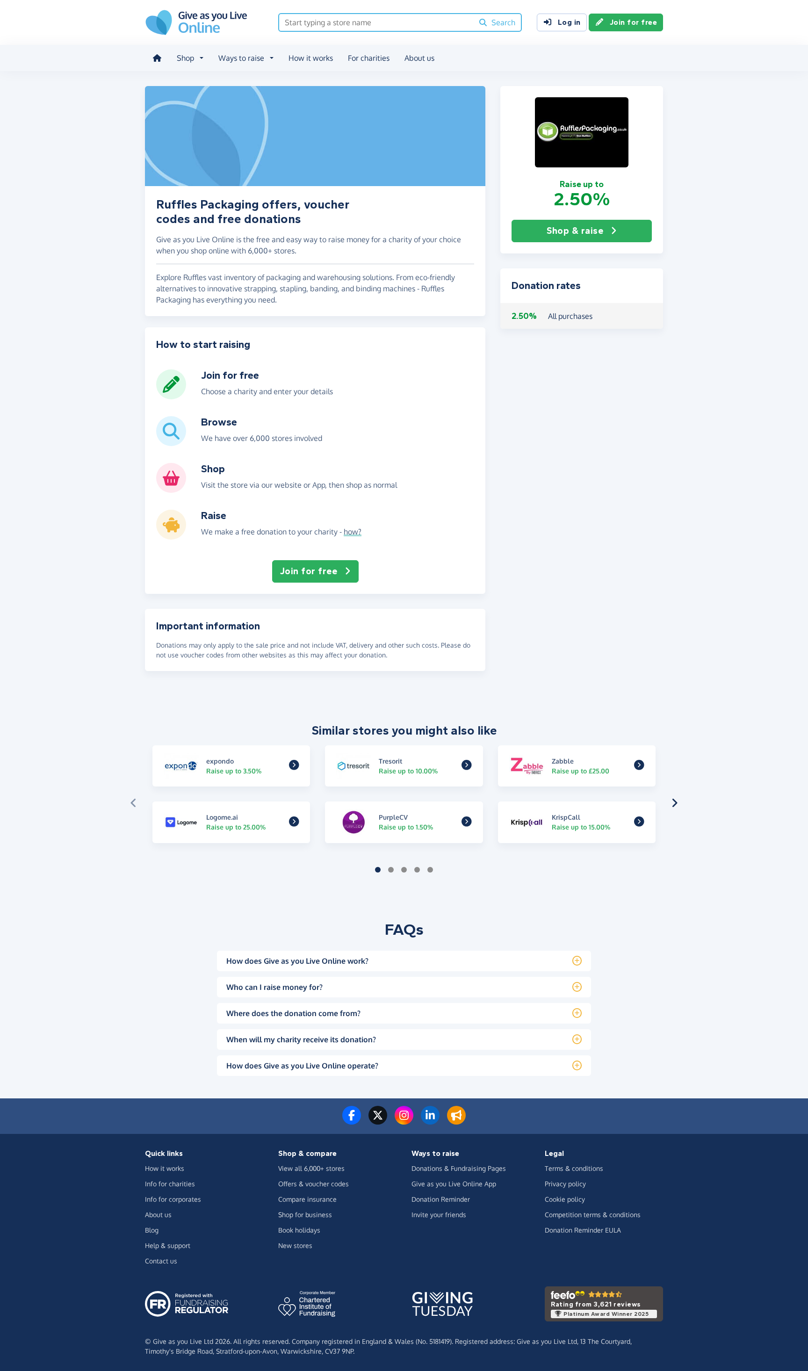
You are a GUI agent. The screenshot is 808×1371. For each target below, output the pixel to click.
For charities (369, 58)
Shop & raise (575, 230)
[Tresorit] (467, 766)
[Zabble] (639, 766)
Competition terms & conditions (593, 1215)
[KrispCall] (639, 822)
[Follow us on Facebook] (351, 1121)
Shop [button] (185, 58)
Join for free (633, 22)
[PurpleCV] (467, 822)
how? (352, 531)
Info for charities (170, 1184)
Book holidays (299, 1230)
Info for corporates (173, 1199)
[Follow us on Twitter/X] (377, 1121)
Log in (569, 22)
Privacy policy (565, 1184)
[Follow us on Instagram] (404, 1121)
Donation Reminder (440, 1199)
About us (419, 58)
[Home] (157, 58)
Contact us (161, 1261)
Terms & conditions (574, 1168)
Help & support (167, 1245)
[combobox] (376, 22)
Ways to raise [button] (241, 58)
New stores (295, 1245)
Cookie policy (565, 1199)
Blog (152, 1230)
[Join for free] (171, 395)
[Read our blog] (456, 1121)
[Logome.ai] (294, 822)
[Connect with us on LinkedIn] (430, 1121)
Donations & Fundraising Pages (458, 1168)
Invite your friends (438, 1215)
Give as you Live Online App (453, 1184)
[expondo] (294, 766)
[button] (582, 132)
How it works (311, 58)
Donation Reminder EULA (583, 1230)
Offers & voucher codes (313, 1184)
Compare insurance (307, 1199)
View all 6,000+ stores (311, 1168)
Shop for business (305, 1215)
